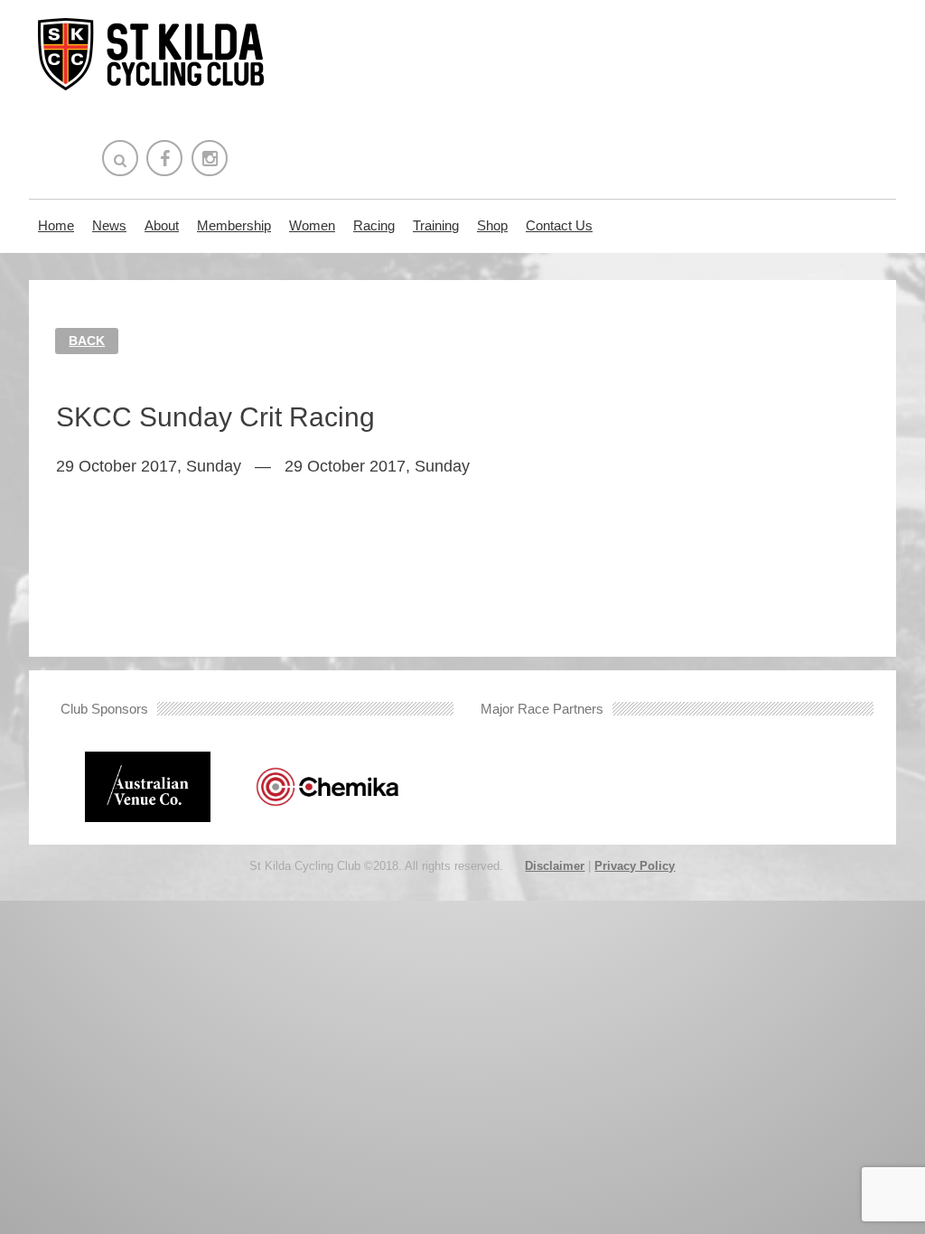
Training (436, 225)
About (162, 225)
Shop (492, 225)
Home (56, 225)
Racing (374, 225)
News (109, 225)
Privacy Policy (634, 866)
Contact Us (559, 225)
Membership (234, 225)
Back (87, 340)
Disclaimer (554, 866)
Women (312, 225)
